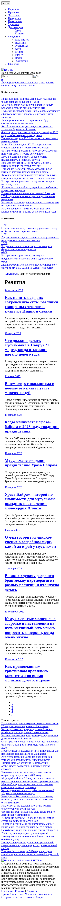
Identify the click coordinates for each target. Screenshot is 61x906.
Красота (19, 33)
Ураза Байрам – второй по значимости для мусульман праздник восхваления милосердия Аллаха (30, 501)
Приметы (13, 12)
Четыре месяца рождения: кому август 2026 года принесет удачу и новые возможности (29, 152)
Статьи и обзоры (33, 897)
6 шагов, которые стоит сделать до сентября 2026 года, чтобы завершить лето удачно (29, 134)
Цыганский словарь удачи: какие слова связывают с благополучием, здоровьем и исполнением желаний (30, 113)
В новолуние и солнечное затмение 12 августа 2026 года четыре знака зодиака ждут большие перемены (28, 196)
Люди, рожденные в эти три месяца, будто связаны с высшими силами (25, 122)
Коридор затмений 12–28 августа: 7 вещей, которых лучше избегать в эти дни (26, 164)
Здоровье (13, 24)
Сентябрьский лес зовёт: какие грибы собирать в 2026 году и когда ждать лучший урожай (29, 831)
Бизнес (19, 54)
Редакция (31, 891)
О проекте (7, 891)
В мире (19, 51)
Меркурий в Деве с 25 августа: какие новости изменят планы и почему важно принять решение (30, 780)
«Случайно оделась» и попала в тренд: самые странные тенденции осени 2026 (27, 819)
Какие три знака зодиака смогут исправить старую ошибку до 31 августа (26, 807)
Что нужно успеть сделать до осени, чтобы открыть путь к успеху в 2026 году (26, 774)
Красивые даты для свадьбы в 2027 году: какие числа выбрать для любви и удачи (28, 100)
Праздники (14, 18)
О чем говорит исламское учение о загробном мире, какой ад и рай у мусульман (30, 542)
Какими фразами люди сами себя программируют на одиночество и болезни (30, 204)
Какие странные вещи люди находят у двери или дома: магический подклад (29, 737)
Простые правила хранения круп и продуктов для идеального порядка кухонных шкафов (30, 752)
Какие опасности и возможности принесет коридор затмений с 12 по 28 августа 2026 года (28, 210)
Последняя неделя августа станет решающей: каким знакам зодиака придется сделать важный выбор (29, 845)
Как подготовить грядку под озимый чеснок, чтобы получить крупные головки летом (27, 731)
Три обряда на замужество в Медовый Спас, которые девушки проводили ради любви (27, 170)
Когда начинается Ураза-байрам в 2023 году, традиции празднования (32, 426)
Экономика (21, 45)
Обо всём (13, 64)
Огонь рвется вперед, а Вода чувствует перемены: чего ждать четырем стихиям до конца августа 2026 (30, 744)
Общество (14, 36)
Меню (6, 3)
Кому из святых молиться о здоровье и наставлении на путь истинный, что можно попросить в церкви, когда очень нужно (30, 628)
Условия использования (38, 894)
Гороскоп (13, 9)
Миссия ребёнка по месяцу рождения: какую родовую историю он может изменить (27, 106)
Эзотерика (14, 15)
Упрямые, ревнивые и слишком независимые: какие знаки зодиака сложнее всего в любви (27, 825)
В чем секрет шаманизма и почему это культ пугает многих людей (29, 388)
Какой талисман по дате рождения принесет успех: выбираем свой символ (27, 128)
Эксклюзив (21, 60)
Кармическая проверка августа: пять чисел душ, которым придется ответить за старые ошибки (29, 176)
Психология (15, 21)
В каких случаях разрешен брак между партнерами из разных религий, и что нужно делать (32, 582)
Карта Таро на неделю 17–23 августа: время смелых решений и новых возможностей (26, 146)
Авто (18, 48)
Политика (20, 42)
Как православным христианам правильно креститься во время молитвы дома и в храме (27, 673)
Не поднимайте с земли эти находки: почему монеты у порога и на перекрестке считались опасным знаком (27, 799)
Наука (18, 57)
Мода (18, 30)
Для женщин (15, 27)
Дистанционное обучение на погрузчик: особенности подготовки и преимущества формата (25, 765)
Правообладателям (12, 894)
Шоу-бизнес (22, 39)
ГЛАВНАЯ (11, 273)
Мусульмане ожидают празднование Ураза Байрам (31, 462)
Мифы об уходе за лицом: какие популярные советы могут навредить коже (27, 786)
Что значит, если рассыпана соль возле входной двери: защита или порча (28, 813)
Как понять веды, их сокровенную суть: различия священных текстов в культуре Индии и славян (31, 304)
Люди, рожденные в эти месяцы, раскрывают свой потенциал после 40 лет (27, 84)
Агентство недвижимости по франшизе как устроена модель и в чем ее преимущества (26, 758)
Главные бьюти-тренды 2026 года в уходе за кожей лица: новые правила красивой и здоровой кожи (30, 854)
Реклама (20, 891)
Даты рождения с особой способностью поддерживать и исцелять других (24, 158)
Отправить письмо (12, 897)
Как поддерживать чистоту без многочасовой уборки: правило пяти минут (27, 792)
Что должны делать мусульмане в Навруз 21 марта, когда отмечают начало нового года (27, 347)
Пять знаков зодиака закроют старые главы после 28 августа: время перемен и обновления (29, 725)
